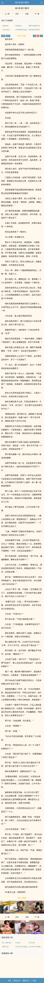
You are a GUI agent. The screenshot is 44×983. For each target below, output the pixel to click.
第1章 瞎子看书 (22, 2)
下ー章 (37, 917)
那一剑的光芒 (7, 943)
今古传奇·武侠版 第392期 (24, 946)
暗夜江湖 (5, 946)
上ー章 (7, 917)
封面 (27, 917)
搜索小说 (26, 980)
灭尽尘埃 (32, 943)
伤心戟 (17, 943)
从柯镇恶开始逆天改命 (23, 30)
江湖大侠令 (6, 30)
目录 (17, 917)
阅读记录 (17, 980)
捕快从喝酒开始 (34, 26)
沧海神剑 (5, 26)
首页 (9, 980)
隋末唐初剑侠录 (34, 30)
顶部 (34, 980)
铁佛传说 (18, 26)
